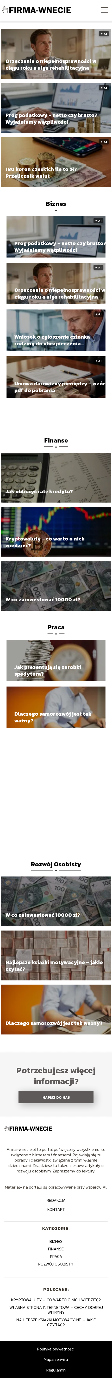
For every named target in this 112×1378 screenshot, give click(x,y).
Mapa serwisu (56, 1359)
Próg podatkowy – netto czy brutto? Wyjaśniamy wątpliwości (51, 118)
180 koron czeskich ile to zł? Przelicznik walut (41, 172)
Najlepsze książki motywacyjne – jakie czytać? (54, 966)
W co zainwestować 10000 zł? (42, 599)
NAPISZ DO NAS (56, 1097)
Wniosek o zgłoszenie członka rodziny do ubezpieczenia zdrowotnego (52, 340)
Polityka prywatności (55, 1349)
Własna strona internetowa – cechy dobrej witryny (56, 1309)
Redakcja (56, 1200)
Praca (56, 627)
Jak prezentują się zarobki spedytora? (47, 670)
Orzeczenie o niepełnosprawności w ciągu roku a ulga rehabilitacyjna (51, 64)
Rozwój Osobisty (56, 864)
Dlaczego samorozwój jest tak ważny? (52, 717)
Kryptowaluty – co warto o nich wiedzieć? (45, 542)
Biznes (56, 203)
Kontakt (56, 1209)
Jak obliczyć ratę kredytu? (39, 491)
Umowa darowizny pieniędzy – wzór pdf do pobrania (59, 387)
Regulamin (56, 1370)
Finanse (56, 440)
